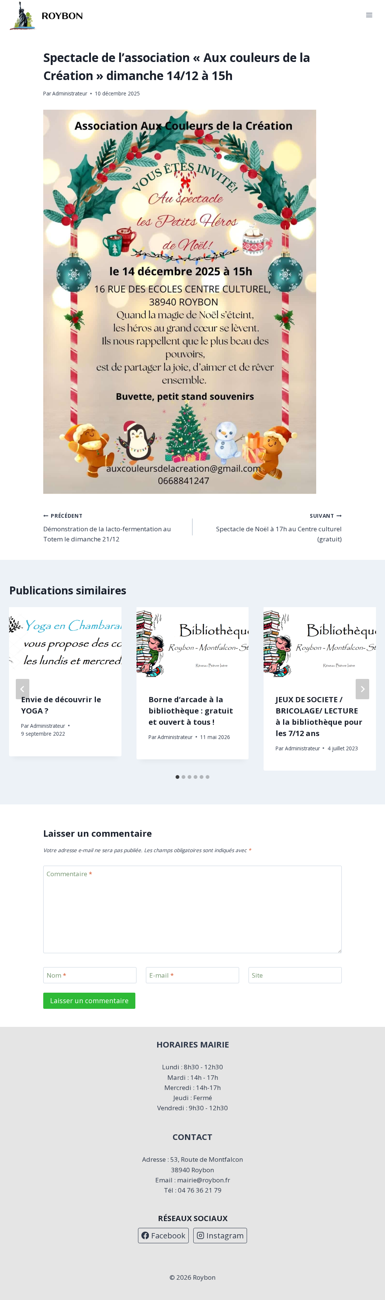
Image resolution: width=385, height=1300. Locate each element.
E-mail (161, 975)
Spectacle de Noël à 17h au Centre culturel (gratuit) (279, 527)
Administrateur (69, 93)
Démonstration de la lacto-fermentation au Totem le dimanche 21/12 (107, 527)
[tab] (177, 777)
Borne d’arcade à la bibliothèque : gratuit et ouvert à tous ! (191, 710)
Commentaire (69, 874)
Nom (56, 975)
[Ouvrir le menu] (369, 15)
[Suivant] (362, 689)
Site (257, 975)
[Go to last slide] (22, 689)
